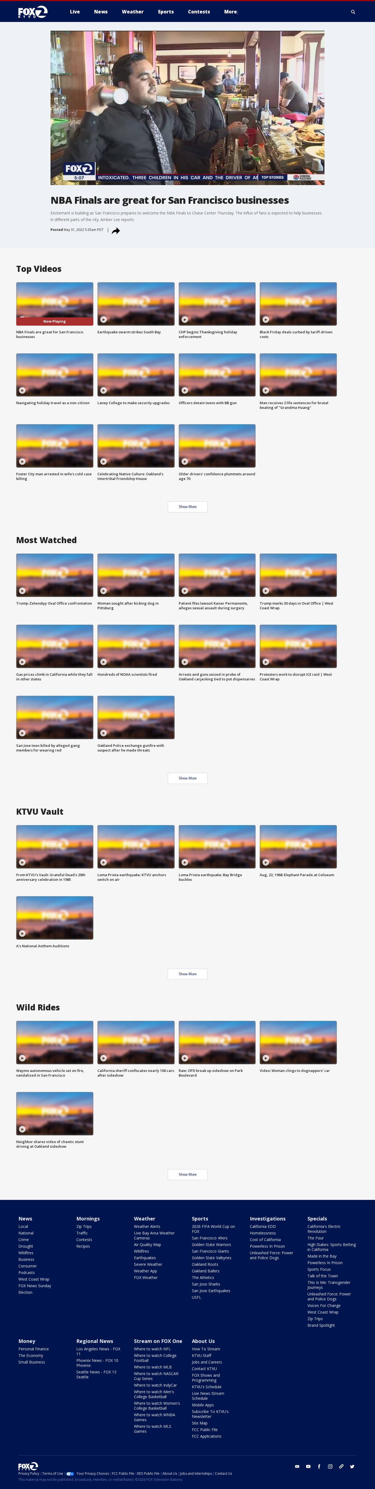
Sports (200, 1218)
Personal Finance (33, 1348)
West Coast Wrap (33, 1279)
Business (26, 1259)
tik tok (341, 1466)
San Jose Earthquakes (211, 1290)
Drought (25, 1246)
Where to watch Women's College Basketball (157, 1406)
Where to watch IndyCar (155, 1385)
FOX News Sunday (34, 1285)
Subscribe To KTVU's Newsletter (210, 1414)
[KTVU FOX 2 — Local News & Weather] (36, 11)
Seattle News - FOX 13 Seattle (96, 1374)
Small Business (31, 1362)
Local (23, 1226)
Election (25, 1292)
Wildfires (25, 1252)
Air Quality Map (147, 1244)
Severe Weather (148, 1264)
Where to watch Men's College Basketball (154, 1394)
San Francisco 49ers (210, 1238)
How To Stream (206, 1348)
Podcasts (26, 1272)
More (230, 12)
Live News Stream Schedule (208, 1396)
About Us (203, 1341)
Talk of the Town (322, 1275)
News (25, 1218)
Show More (188, 507)
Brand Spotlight (321, 1325)
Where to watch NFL (152, 1348)
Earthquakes (145, 1257)
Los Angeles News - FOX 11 (98, 1351)
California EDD (263, 1226)
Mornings (88, 1218)
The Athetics (203, 1277)
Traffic (82, 1233)
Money (26, 1341)
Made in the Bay (322, 1256)
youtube (308, 1466)
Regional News (94, 1341)
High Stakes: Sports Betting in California (331, 1247)
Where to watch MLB (153, 1367)
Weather (144, 1218)
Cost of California (265, 1239)
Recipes (83, 1246)
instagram (330, 1466)
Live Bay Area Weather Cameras (154, 1235)
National (25, 1233)
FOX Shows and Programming (206, 1378)
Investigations (268, 1218)
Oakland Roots (205, 1264)
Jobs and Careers (207, 1362)
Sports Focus (319, 1269)
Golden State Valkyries (211, 1257)
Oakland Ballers (206, 1270)
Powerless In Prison (267, 1246)
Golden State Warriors (211, 1244)
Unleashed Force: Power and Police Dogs (271, 1255)
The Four (315, 1238)
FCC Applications (207, 1436)
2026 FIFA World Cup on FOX (213, 1229)
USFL (196, 1297)
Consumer (27, 1266)
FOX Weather (146, 1277)
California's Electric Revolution (324, 1229)
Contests (84, 1239)
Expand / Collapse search (353, 12)
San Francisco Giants (210, 1251)
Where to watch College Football (155, 1358)
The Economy (30, 1355)
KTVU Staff (201, 1355)
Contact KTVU (204, 1368)
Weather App (145, 1270)
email (297, 1466)
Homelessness (263, 1233)
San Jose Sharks (206, 1284)
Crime (23, 1239)
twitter (352, 1466)
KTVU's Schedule (207, 1386)
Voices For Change (324, 1305)
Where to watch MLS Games (152, 1429)
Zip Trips (84, 1226)
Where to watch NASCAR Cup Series (156, 1376)
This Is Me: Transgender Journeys (328, 1285)
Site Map (200, 1423)
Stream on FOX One (158, 1341)
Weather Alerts (147, 1226)
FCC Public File (205, 1429)
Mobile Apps (203, 1404)
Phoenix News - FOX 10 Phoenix (97, 1363)
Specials (317, 1218)
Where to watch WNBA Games (154, 1417)
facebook (319, 1466)
